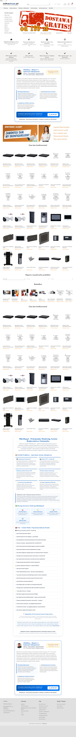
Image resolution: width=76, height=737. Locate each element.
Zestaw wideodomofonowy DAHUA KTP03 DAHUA (31, 206)
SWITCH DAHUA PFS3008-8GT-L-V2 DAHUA (44, 185)
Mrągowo (56, 623)
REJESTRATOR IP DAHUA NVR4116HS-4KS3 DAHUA (31, 164)
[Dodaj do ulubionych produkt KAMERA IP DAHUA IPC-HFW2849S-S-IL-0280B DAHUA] (36, 170)
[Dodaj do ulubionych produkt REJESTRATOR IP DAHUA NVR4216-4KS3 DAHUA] (60, 149)
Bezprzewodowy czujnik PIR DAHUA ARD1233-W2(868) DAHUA (66, 206)
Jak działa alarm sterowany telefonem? (25, 581)
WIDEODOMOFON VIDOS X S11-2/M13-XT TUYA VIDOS (42, 300)
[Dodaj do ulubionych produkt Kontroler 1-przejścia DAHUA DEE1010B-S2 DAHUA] (24, 191)
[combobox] (14, 279)
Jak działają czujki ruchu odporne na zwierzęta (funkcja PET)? (29, 584)
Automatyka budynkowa (43, 715)
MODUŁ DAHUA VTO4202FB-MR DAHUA (8, 247)
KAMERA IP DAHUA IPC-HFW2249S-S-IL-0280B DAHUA (20, 226)
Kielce (45, 622)
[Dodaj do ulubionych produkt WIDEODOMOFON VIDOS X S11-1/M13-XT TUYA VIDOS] (63, 288)
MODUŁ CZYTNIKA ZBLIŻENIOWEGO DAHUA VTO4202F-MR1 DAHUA (19, 247)
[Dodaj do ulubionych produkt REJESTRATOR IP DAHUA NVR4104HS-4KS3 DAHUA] (12, 149)
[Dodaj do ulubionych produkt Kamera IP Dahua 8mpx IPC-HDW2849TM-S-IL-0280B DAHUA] (72, 170)
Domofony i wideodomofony (44, 711)
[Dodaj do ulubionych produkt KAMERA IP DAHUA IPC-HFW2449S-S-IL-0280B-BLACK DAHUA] (12, 191)
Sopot (45, 625)
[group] (45, 21)
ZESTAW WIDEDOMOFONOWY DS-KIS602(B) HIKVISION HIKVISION (24, 300)
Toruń (34, 625)
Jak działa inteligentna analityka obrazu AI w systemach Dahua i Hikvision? (32, 552)
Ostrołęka (48, 623)
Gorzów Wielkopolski (39, 623)
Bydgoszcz (41, 625)
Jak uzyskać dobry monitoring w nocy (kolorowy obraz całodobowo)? (31, 559)
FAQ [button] (40, 701)
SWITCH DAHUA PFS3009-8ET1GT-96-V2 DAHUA (55, 268)
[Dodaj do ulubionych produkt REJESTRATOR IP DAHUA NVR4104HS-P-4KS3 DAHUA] (24, 149)
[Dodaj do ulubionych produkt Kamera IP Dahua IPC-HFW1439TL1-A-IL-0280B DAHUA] (12, 170)
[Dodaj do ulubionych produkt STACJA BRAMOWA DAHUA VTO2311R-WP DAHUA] (24, 253)
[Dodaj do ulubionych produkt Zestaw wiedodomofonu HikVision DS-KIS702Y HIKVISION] (36, 288)
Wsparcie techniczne (24, 711)
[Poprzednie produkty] (5, 290)
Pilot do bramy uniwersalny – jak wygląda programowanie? (29, 603)
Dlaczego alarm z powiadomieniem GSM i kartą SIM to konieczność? (31, 587)
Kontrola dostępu (42, 717)
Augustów (39, 622)
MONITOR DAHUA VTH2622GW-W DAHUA (66, 226)
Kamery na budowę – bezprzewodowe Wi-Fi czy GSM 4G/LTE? (29, 543)
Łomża (45, 623)
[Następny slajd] (71, 21)
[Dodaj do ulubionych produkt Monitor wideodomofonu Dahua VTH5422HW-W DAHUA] (24, 170)
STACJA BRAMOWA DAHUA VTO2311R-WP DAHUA (19, 268)
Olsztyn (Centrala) (56, 625)
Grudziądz (37, 625)
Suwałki (35, 622)
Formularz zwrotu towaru (43, 706)
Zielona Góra (26, 625)
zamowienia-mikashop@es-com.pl (9, 710)
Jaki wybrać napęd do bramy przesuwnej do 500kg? (27, 594)
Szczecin (29, 623)
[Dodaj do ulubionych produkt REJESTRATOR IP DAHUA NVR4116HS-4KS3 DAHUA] (36, 149)
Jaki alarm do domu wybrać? (23, 568)
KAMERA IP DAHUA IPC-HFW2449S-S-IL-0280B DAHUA (8, 226)
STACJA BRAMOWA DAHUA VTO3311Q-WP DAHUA (43, 226)
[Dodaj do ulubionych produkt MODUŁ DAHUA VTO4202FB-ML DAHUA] (36, 232)
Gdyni (48, 625)
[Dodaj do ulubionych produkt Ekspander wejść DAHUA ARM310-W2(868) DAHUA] (48, 191)
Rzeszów (51, 622)
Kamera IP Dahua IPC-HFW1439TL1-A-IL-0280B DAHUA (8, 185)
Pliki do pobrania (42, 719)
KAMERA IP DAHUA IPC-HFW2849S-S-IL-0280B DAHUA (32, 185)
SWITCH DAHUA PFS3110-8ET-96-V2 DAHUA (67, 268)
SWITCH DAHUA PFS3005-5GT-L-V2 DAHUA (56, 185)
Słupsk (26, 623)
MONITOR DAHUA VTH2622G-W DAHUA (56, 226)
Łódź (32, 622)
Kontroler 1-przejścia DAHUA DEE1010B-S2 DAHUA (19, 206)
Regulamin (23, 704)
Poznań (30, 625)
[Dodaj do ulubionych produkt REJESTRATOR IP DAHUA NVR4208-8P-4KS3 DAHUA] (48, 149)
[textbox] (5, 278)
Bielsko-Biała (19, 622)
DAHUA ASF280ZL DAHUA (31, 267)
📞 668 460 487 (53, 114)
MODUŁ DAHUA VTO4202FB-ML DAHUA (32, 247)
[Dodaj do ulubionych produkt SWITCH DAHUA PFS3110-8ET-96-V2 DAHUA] (72, 253)
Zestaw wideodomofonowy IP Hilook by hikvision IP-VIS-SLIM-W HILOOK (6, 300)
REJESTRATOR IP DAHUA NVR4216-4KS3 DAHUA (55, 164)
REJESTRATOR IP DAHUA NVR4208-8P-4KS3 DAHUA (43, 164)
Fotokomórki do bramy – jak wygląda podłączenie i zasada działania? (31, 606)
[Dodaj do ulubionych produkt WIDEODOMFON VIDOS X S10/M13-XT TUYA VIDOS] (54, 288)
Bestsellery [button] (38, 284)
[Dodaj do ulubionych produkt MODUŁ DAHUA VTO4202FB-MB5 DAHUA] (60, 232)
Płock (30, 622)
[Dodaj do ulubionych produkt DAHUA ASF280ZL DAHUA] (36, 253)
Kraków (19, 623)
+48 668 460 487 (6, 712)
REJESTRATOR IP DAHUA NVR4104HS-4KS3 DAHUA (7, 164)
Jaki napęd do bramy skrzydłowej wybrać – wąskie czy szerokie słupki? (31, 597)
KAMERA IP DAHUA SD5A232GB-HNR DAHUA (66, 164)
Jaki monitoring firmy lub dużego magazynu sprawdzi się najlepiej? (31, 546)
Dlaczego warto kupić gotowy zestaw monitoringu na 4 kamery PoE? (31, 555)
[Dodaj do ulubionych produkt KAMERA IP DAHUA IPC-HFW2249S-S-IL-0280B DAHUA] (24, 211)
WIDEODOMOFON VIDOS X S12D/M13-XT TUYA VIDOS (69, 300)
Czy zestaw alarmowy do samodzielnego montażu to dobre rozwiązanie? (32, 574)
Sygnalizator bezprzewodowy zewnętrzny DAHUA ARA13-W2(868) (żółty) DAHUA (55, 206)
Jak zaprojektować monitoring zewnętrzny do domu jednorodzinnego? (31, 539)
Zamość (23, 622)
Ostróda (18, 625)
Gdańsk (50, 625)
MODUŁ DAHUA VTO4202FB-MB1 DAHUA (67, 247)
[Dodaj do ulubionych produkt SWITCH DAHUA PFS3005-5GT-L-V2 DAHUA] (60, 170)
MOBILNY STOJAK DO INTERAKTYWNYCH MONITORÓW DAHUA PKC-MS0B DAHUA (7, 268)
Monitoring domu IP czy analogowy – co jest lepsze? (27, 536)
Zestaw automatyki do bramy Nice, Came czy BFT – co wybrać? (29, 600)
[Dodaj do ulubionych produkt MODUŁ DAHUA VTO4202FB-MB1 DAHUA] (72, 232)
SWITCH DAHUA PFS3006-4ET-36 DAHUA (44, 268)
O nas (22, 712)
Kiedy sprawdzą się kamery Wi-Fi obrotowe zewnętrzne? (28, 562)
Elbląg (43, 622)
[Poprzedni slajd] (20, 21)
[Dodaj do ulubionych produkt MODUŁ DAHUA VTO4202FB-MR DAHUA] (12, 232)
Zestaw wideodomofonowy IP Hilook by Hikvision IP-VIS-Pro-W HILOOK (15, 300)
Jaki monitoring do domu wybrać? (24, 533)
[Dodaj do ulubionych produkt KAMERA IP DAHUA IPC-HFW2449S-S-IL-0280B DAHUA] (12, 211)
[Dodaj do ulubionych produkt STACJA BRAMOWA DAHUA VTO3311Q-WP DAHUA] (48, 211)
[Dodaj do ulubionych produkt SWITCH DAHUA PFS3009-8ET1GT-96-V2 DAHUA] (60, 253)
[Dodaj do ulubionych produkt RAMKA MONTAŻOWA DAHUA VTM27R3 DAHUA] (36, 211)
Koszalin (22, 623)
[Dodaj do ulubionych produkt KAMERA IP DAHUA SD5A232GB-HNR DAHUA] (72, 149)
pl (55, 4)
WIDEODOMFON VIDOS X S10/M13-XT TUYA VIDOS (51, 300)
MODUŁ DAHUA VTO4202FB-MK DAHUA (44, 247)
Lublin (48, 622)
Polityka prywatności (24, 706)
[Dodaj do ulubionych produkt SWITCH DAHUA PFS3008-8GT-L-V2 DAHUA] (48, 170)
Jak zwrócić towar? (42, 704)
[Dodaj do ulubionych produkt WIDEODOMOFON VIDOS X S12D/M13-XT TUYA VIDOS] (72, 288)
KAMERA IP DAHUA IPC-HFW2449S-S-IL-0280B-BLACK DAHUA (8, 206)
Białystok (52, 623)
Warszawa (33, 623)
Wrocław (21, 625)
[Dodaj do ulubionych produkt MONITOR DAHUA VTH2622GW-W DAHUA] (72, 211)
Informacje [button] (23, 701)
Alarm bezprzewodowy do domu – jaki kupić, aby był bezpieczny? (30, 571)
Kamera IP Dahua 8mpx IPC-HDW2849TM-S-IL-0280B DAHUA (66, 185)
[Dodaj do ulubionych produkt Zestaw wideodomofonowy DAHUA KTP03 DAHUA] (36, 191)
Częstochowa (56, 622)
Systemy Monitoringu (42, 707)
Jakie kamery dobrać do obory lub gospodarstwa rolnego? (29, 549)
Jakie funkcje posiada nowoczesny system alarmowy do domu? (30, 578)
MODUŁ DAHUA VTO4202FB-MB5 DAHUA (55, 247)
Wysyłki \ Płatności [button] (61, 701)
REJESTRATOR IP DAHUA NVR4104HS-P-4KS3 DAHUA (19, 164)
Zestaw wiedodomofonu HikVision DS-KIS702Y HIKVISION (33, 300)
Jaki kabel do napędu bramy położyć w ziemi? (26, 610)
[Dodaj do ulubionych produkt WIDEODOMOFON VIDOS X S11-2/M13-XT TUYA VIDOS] (45, 288)
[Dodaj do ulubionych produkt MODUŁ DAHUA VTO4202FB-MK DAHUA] (48, 232)
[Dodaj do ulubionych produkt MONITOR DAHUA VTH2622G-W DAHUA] (60, 211)
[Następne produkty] (71, 290)
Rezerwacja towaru (60, 707)
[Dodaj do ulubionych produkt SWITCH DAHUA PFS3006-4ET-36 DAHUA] (48, 253)
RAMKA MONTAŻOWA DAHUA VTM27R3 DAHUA (32, 226)
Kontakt (22, 714)
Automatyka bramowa (43, 713)
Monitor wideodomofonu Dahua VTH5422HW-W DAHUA (20, 185)
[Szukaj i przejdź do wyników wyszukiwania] (49, 4)
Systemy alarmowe (42, 709)
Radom (27, 622)
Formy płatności (60, 706)
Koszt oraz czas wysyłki (61, 704)
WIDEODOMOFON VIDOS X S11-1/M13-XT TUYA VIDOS (60, 300)
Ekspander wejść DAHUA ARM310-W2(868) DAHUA (43, 206)
